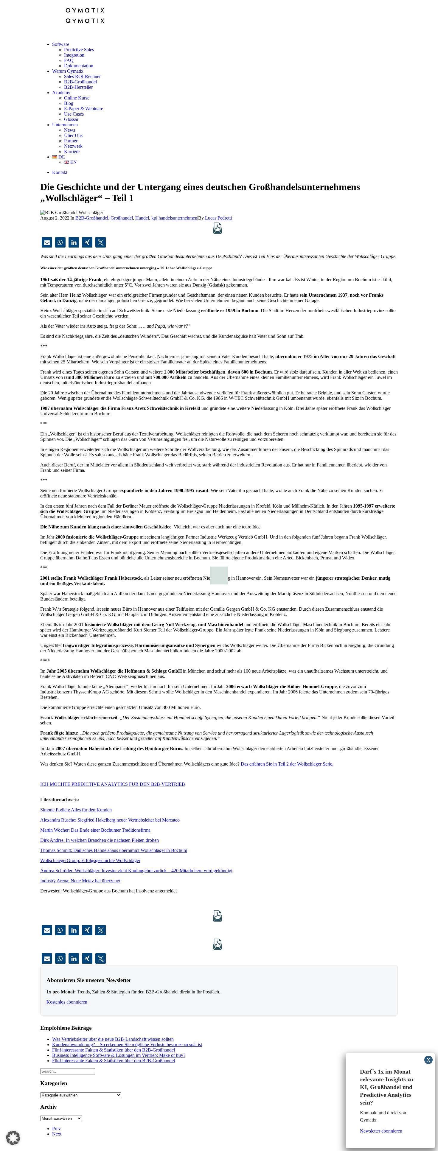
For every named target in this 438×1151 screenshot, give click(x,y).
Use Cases (74, 113)
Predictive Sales (79, 49)
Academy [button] (61, 92)
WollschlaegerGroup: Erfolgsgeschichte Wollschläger (90, 860)
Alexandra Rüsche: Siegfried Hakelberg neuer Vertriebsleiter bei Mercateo (110, 819)
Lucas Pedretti (218, 217)
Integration (74, 54)
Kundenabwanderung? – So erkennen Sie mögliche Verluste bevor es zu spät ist (127, 1044)
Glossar (71, 119)
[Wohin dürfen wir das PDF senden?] (217, 228)
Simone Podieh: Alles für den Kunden (76, 809)
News (69, 130)
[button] (47, 242)
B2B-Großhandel (80, 81)
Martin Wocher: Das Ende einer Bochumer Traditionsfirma (95, 830)
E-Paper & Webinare (83, 108)
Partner (70, 140)
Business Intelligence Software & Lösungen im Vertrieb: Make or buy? (118, 1055)
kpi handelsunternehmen (174, 217)
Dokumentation (78, 65)
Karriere (72, 151)
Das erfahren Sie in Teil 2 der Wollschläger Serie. (287, 763)
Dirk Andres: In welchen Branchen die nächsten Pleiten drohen (99, 840)
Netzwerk (73, 146)
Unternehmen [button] (65, 124)
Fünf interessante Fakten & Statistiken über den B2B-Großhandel (113, 1049)
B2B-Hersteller (78, 87)
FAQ (69, 60)
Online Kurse (76, 97)
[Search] (67, 1071)
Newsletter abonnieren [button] (381, 1130)
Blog (68, 103)
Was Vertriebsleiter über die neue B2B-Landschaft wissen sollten (113, 1039)
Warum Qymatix (67, 71)
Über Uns (73, 135)
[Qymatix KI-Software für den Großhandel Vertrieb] (219, 18)
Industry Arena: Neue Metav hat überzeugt (80, 880)
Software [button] (60, 44)
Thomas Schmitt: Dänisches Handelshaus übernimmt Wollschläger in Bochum (113, 850)
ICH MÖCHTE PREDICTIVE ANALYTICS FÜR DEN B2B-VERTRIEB (112, 784)
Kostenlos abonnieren (66, 1001)
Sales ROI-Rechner (82, 76)
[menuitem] (225, 55)
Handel (142, 217)
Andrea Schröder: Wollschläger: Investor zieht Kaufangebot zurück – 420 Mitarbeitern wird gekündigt (136, 870)
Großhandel (122, 217)
